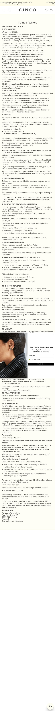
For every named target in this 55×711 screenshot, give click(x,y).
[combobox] (30, 359)
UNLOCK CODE (41, 364)
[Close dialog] (53, 334)
